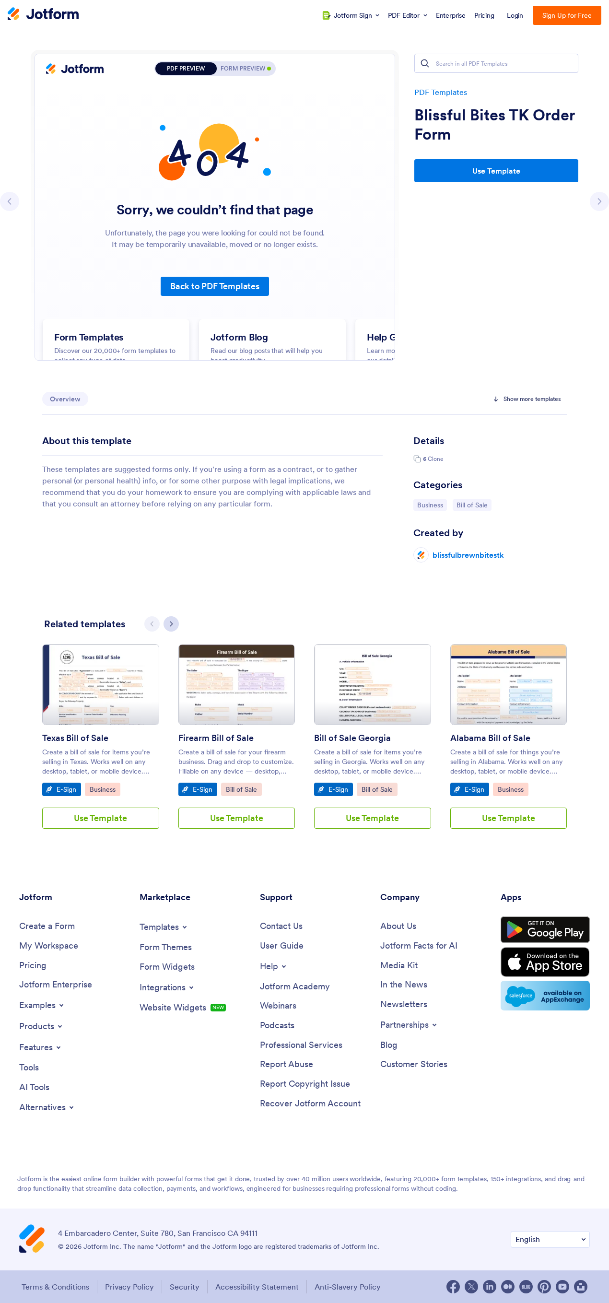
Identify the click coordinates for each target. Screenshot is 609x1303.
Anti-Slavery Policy (348, 1286)
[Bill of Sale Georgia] (373, 685)
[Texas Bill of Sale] (101, 685)
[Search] (424, 63)
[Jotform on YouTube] (562, 1286)
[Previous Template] (9, 201)
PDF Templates (440, 92)
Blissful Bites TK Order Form (494, 125)
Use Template (496, 171)
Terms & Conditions (55, 1286)
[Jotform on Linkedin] (489, 1286)
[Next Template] (599, 201)
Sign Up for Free (567, 15)
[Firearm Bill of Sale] (237, 685)
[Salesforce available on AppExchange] (545, 995)
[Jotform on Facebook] (453, 1286)
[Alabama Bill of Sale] (509, 685)
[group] (101, 744)
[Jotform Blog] (526, 1286)
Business (432, 504)
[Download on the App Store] (545, 962)
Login (515, 15)
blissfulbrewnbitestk (468, 555)
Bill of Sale (474, 504)
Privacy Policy (129, 1286)
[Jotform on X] (471, 1286)
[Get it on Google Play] (545, 929)
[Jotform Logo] (43, 15)
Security (184, 1286)
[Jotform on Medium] (508, 1286)
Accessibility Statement (257, 1286)
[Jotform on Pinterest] (544, 1286)
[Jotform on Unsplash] (580, 1286)
